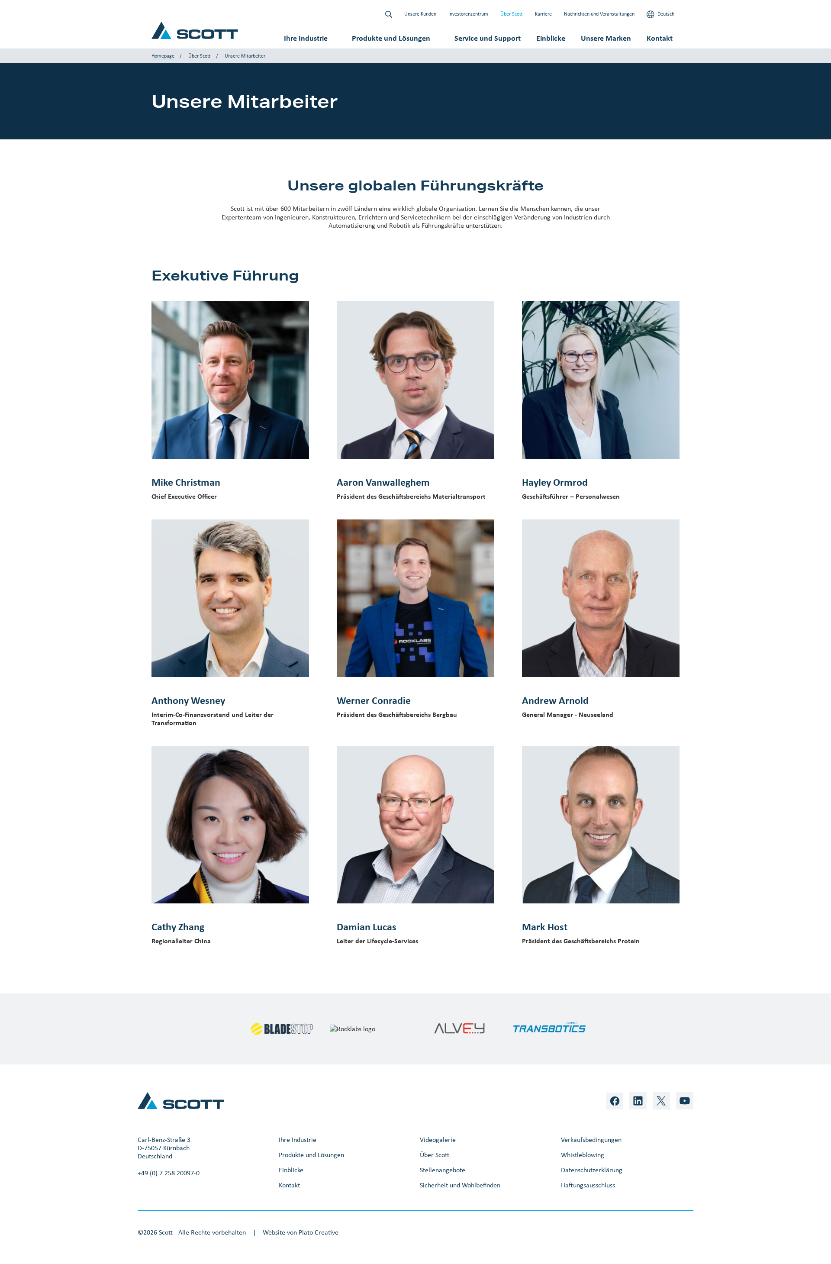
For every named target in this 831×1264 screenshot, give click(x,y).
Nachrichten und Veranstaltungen (599, 14)
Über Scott (511, 14)
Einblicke (550, 38)
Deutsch (665, 14)
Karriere (543, 14)
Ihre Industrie (306, 38)
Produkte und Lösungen (391, 38)
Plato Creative (318, 1232)
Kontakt (660, 38)
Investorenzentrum (468, 14)
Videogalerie (438, 1139)
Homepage (162, 56)
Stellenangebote (442, 1170)
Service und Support (487, 38)
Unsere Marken (606, 38)
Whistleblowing (582, 1155)
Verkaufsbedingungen (591, 1139)
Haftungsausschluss (588, 1185)
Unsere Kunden (420, 14)
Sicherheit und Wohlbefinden (460, 1185)
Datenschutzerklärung (591, 1170)
